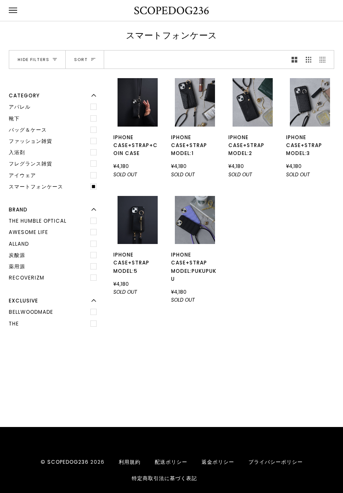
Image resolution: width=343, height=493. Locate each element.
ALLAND (19, 243)
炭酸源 (17, 255)
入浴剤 (17, 152)
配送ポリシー (171, 461)
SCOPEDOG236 (68, 461)
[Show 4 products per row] (324, 60)
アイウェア (22, 175)
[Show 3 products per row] (309, 60)
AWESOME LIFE (28, 232)
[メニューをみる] (21, 10)
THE (14, 323)
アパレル (20, 106)
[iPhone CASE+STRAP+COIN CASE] (138, 102)
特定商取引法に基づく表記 (164, 478)
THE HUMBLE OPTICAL (38, 220)
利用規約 (130, 461)
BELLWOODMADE (31, 311)
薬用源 (17, 266)
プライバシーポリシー (275, 461)
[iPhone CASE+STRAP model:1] (195, 102)
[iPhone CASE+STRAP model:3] (310, 102)
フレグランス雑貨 (30, 163)
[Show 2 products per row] (294, 60)
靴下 (14, 118)
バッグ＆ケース (28, 129)
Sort (81, 59)
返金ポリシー (218, 461)
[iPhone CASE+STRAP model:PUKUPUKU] (195, 220)
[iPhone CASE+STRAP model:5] (138, 220)
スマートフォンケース (36, 186)
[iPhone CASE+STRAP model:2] (253, 102)
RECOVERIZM (26, 277)
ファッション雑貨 (30, 141)
